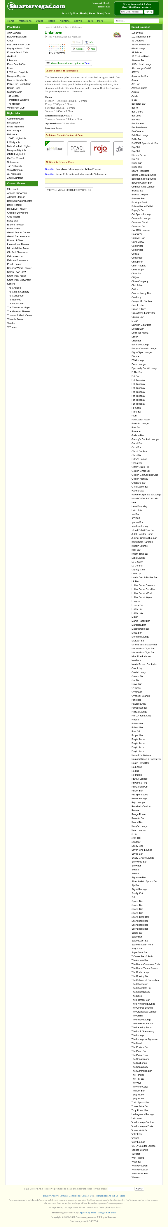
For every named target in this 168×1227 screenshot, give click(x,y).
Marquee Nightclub (17, 150)
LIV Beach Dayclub (17, 72)
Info (90, 42)
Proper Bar (137, 735)
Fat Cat (135, 376)
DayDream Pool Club (18, 44)
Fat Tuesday (138, 380)
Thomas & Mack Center (20, 315)
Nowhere (136, 660)
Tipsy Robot (137, 1094)
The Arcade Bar (139, 960)
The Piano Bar (139, 1051)
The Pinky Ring (139, 1055)
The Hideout (13, 103)
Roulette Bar (138, 818)
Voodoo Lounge (139, 1149)
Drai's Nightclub (15, 126)
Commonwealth (15, 118)
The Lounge (137, 1035)
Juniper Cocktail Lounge (144, 538)
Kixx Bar (135, 549)
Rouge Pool (13, 88)
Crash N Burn (138, 309)
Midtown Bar (138, 640)
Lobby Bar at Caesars (143, 585)
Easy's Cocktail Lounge (143, 348)
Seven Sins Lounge (141, 849)
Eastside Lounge (140, 344)
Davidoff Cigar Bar (141, 324)
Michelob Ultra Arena (18, 248)
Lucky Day (137, 613)
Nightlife (65, 21)
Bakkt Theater (14, 205)
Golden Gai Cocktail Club (144, 474)
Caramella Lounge (141, 218)
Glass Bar (136, 463)
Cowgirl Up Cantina (141, 301)
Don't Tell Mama (139, 332)
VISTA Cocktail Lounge (143, 1146)
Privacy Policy (50, 1195)
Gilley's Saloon (139, 459)
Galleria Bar (137, 435)
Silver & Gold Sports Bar (144, 881)
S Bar (134, 834)
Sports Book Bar (140, 917)
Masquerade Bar (140, 628)
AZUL (134, 96)
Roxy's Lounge (139, 826)
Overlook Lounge (140, 696)
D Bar (134, 321)
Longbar (135, 601)
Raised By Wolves (141, 755)
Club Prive (136, 285)
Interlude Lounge (140, 526)
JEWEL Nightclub (16, 138)
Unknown (77, 27)
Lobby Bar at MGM (141, 593)
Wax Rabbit (137, 1157)
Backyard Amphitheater (19, 201)
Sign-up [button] (148, 12)
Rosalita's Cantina (140, 806)
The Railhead (14, 299)
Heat (133, 502)
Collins (134, 289)
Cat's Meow (137, 242)
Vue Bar (135, 1153)
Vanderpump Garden (142, 1122)
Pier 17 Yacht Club (141, 715)
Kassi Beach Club (16, 64)
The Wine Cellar (139, 1086)
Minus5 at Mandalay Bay (144, 644)
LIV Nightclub (14, 142)
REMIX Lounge (139, 778)
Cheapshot (137, 261)
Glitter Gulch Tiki (140, 467)
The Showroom (15, 303)
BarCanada (137, 131)
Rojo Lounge (138, 802)
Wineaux (136, 1177)
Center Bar (137, 246)
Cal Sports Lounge (141, 214)
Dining (40, 21)
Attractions (25, 21)
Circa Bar (136, 273)
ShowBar (136, 865)
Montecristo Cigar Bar (143, 648)
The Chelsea (14, 287)
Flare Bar (136, 411)
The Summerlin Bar (141, 1071)
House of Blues (15, 240)
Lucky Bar (136, 609)
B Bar (134, 99)
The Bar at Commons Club (145, 964)
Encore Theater (15, 224)
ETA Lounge (137, 360)
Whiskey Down (139, 1165)
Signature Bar (138, 877)
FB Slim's (136, 407)
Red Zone (136, 767)
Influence (12, 60)
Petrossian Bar (139, 707)
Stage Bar (136, 936)
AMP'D (135, 72)
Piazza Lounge (139, 711)
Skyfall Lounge (139, 889)
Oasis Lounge (138, 672)
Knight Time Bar (139, 553)
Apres (134, 80)
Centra (135, 253)
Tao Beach (13, 96)
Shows (78, 21)
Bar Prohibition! (139, 127)
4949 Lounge (138, 48)
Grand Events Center (18, 232)
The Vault (136, 1082)
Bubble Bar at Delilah (142, 206)
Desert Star (137, 328)
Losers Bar (137, 605)
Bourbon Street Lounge (143, 178)
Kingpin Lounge (139, 546)
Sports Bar (137, 901)
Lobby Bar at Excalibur (143, 589)
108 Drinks (137, 32)
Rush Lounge (138, 830)
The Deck (136, 996)
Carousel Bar (138, 226)
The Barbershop (140, 972)
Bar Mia (135, 119)
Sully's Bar (137, 948)
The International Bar (142, 1023)
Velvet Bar (136, 1134)
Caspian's (136, 234)
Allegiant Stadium (16, 197)
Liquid (10, 68)
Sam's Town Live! (16, 272)
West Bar (136, 1161)
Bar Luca (136, 115)
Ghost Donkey (139, 451)
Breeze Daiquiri (139, 194)
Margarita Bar (138, 624)
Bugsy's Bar (137, 210)
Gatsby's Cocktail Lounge (145, 439)
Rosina (135, 810)
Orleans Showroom (17, 260)
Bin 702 (135, 159)
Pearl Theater (14, 264)
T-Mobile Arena (15, 319)
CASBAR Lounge (140, 230)
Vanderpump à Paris (142, 1126)
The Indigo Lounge (141, 1019)
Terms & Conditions (70, 1195)
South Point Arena (16, 276)
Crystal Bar (137, 317)
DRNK (134, 336)
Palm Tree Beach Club (19, 84)
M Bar (134, 617)
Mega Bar (136, 632)
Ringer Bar (137, 790)
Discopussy (13, 122)
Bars (67, 27)
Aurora (135, 92)
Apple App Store (87, 1212)
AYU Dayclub (14, 32)
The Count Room (140, 992)
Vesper (135, 1138)
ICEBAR (135, 518)
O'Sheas (136, 688)
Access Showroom (17, 193)
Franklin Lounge (140, 423)
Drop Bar (136, 340)
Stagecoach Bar (140, 940)
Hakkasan (12, 134)
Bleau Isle (136, 167)
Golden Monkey (139, 478)
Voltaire (11, 323)
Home (10, 21)
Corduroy (136, 297)
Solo (133, 897)
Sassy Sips (137, 846)
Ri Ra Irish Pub (139, 786)
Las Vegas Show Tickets (74, 1207)
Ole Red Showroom (17, 252)
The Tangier (137, 1074)
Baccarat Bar (138, 103)
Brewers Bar (138, 198)
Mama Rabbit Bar (140, 621)
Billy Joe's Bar (138, 155)
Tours (89, 21)
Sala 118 (135, 838)
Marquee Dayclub (16, 76)
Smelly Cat (137, 893)
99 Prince (136, 52)
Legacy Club (138, 569)
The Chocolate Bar (141, 988)
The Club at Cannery (18, 291)
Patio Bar (136, 699)
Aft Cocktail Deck (140, 56)
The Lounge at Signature (144, 1039)
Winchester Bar (139, 1173)
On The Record (15, 158)
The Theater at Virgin (18, 307)
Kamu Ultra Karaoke (142, 542)
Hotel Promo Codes (95, 1207)
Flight (134, 415)
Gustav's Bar (138, 482)
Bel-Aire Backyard (16, 36)
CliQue (135, 277)
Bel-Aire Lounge (139, 135)
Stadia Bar (136, 932)
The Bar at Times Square (144, 968)
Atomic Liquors (139, 88)
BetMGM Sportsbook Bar (144, 143)
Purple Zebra (138, 739)
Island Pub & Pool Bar (142, 530)
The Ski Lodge (139, 1063)
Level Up (136, 573)
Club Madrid (13, 216)
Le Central (136, 565)
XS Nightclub (14, 174)
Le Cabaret (137, 561)
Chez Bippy (137, 269)
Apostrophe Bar (139, 76)
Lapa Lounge (138, 557)
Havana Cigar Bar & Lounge (146, 494)
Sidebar (135, 869)
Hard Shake (137, 490)
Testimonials (104, 6)
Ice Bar (135, 514)
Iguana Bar (137, 522)
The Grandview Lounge (143, 1011)
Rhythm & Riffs (139, 782)
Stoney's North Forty (142, 944)
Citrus (10, 40)
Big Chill (135, 147)
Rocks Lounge (139, 798)
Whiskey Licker (139, 1169)
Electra (135, 356)
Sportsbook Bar (139, 921)
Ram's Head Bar (140, 763)
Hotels (51, 21)
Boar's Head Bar (140, 171)
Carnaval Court (139, 222)
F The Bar (136, 372)
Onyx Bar (136, 684)
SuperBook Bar (139, 952)
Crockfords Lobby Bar (143, 313)
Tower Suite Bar (139, 1106)
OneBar (135, 680)
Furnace (135, 431)
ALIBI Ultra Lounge (141, 64)
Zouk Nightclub (15, 178)
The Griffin (137, 1015)
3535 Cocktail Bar (140, 44)
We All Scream (15, 170)
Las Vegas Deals (55, 1207)
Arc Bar (135, 84)
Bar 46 (134, 107)
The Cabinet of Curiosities (145, 980)
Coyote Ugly (138, 305)
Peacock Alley (138, 703)
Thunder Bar (138, 1090)
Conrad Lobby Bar (141, 293)
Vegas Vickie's (139, 1130)
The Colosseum (15, 295)
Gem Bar (136, 447)
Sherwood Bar (139, 861)
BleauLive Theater (16, 208)
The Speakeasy (139, 1067)
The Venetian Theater (18, 311)
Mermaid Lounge (140, 636)
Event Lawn (13, 228)
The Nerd (136, 1043)
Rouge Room (138, 814)
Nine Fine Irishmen (141, 656)
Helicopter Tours (113, 1207)
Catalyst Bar (138, 238)
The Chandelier (139, 984)
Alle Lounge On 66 (141, 68)
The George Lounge (142, 1007)
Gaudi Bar (136, 443)
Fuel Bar (135, 427)
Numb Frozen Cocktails (144, 664)
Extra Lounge (138, 364)
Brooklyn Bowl (139, 202)
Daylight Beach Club (18, 48)
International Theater (18, 244)
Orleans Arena (15, 256)
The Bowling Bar (140, 976)
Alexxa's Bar (138, 60)
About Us (113, 1195)
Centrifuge (136, 257)
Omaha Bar (137, 676)
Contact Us (87, 1195)
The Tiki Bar (137, 1078)
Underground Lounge (142, 1114)
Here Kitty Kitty (139, 506)
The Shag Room (140, 1059)
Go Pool (11, 56)
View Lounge (138, 1142)
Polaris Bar (137, 723)
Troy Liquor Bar (139, 1110)
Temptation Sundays (18, 99)
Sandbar (135, 842)
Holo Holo (136, 510)
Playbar (135, 719)
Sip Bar (135, 885)
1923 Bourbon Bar (141, 36)
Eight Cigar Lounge (141, 352)
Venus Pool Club (15, 107)
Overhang (136, 692)
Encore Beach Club (17, 52)
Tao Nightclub (14, 166)
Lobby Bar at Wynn (141, 597)
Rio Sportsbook (139, 794)
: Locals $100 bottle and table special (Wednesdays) (76, 174)
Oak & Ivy (136, 668)
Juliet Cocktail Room (142, 534)
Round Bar (137, 822)
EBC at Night (14, 130)
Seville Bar (137, 853)
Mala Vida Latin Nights (19, 146)
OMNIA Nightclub (16, 154)
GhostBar (136, 455)
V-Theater (12, 327)
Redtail (135, 771)
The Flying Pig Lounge (143, 1003)
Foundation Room (140, 419)
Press (122, 1195)
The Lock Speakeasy (142, 1031)
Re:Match (136, 774)
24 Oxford (12, 189)
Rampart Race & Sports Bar (146, 759)
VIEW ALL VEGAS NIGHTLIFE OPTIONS (67, 190)
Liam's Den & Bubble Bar (144, 577)
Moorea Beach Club (17, 80)
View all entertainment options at (70, 63)
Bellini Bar (136, 139)
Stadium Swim (14, 92)
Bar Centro (137, 111)
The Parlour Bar (139, 1047)
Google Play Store (107, 1212)
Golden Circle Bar (140, 471)
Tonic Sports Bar (140, 1102)
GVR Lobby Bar (139, 486)
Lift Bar (135, 581)
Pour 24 (135, 731)
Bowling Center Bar (141, 182)
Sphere (11, 283)
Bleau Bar (136, 163)
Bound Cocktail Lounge (143, 174)
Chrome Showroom (17, 212)
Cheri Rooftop (138, 265)
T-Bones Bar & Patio (142, 956)
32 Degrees (137, 40)
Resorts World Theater (19, 268)
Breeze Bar (137, 190)
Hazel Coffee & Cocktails (144, 498)
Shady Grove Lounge (142, 857)
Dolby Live (12, 220)
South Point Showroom (19, 280)
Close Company (140, 281)
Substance (13, 162)
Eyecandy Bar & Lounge (144, 368)
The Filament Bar (140, 999)
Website (79, 48)
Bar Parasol (137, 123)
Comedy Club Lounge (142, 186)
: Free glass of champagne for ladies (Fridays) (73, 169)
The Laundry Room (141, 1027)
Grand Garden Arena (18, 236)
